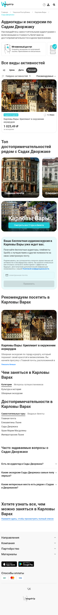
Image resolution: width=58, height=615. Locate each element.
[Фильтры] (4, 70)
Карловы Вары (40, 12)
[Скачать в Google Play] (26, 564)
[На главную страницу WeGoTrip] (7, 4)
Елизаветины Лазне (11, 422)
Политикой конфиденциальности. (36, 269)
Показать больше (8, 364)
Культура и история (11, 389)
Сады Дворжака (7, 15)
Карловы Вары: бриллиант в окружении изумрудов (28, 347)
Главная (4, 12)
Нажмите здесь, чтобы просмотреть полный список (27, 518)
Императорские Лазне (12, 434)
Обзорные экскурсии (12, 393)
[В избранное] (53, 82)
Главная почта (8, 418)
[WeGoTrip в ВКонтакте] (29, 589)
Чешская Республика (21, 12)
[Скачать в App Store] (9, 564)
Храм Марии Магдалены (13, 430)
